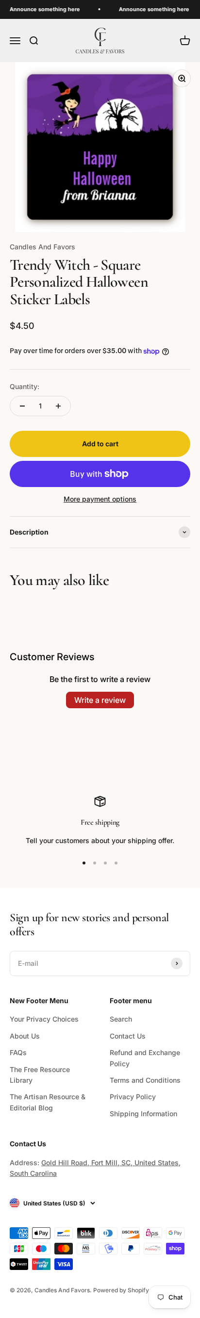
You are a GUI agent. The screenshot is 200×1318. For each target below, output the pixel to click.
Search (121, 1019)
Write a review (100, 700)
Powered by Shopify (121, 1290)
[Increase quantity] (58, 406)
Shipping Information (143, 1113)
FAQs (18, 1052)
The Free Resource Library (40, 1074)
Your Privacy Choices (44, 1019)
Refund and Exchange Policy (145, 1057)
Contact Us (128, 1036)
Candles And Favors (42, 247)
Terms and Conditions (145, 1080)
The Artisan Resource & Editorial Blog (47, 1101)
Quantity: (24, 386)
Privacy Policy (133, 1096)
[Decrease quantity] (22, 406)
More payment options (100, 499)
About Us (25, 1036)
